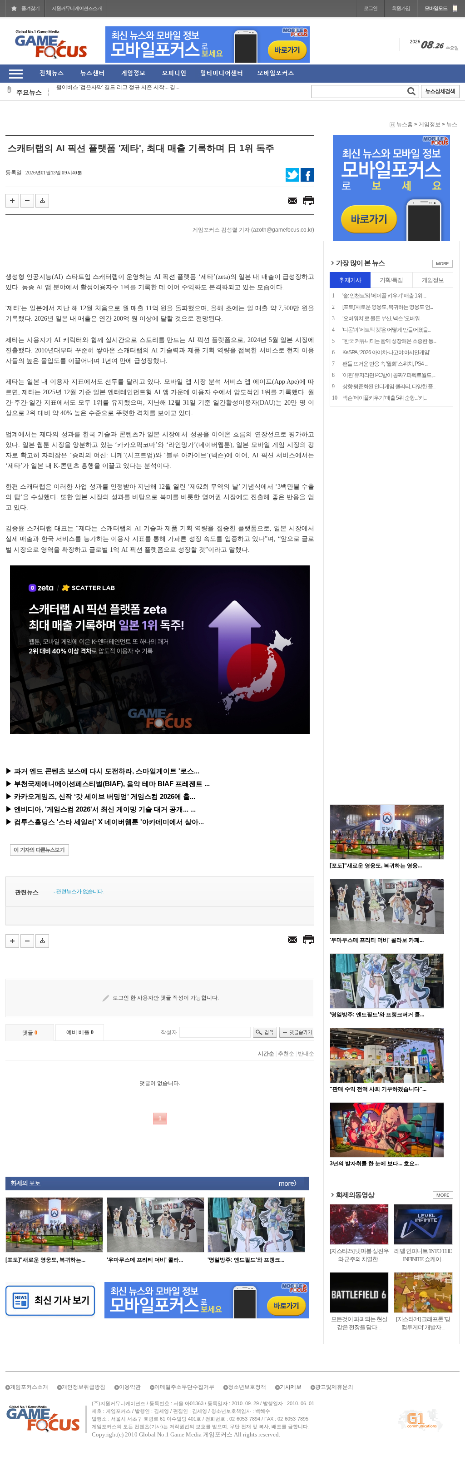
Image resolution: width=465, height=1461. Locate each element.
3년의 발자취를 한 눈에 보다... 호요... (374, 1163)
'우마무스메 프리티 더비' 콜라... (145, 1260)
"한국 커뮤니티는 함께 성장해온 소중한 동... (389, 341)
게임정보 (429, 124)
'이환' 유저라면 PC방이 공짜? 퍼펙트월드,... (388, 375)
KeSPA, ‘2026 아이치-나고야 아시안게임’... (387, 352)
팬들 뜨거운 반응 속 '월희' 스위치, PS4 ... (384, 364)
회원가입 (401, 8)
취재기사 (350, 280)
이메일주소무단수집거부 (184, 1387)
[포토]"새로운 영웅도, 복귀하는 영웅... (376, 865)
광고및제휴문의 (334, 1387)
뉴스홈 (404, 124)
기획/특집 (391, 280)
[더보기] (442, 265)
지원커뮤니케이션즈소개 (77, 8)
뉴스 (451, 124)
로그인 (370, 8)
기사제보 (291, 1387)
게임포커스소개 (29, 1387)
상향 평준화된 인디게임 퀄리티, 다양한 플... (388, 386)
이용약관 (130, 1387)
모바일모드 (436, 8)
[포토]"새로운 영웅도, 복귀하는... (45, 1260)
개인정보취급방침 (83, 1387)
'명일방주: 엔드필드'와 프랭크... (246, 1260)
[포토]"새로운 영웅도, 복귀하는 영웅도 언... (387, 307)
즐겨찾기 (30, 8)
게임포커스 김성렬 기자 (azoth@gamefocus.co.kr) (253, 230)
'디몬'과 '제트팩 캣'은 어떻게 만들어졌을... (386, 330)
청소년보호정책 (247, 1387)
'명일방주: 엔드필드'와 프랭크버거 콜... (377, 1014)
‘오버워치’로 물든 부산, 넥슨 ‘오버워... (382, 318)
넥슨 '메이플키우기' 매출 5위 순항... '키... (384, 398)
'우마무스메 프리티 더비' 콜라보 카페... (377, 940)
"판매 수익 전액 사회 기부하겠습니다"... (378, 1089)
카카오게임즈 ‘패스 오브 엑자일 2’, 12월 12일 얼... (116, 92)
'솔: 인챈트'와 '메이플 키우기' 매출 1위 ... (384, 295)
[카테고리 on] (15, 74)
